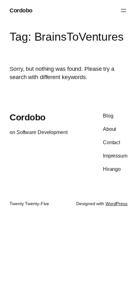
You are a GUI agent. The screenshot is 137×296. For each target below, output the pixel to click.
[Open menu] (123, 10)
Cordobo (21, 10)
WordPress (116, 203)
